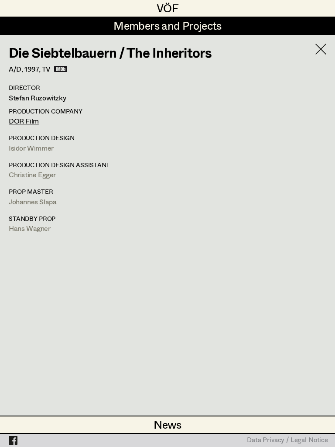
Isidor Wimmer (31, 147)
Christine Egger (32, 174)
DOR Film (24, 120)
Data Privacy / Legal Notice (287, 440)
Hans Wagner (30, 228)
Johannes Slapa (32, 201)
